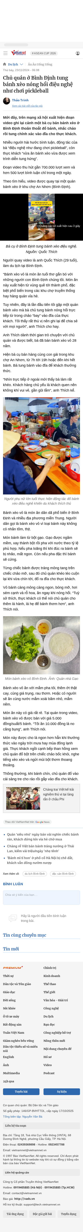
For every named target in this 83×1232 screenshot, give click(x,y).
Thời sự (8, 976)
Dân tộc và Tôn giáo (17, 984)
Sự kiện (62, 1091)
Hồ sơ (48, 1057)
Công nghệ (51, 1008)
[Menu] (5, 53)
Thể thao (50, 984)
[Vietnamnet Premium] (13, 969)
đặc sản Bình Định (63, 873)
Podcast (49, 1073)
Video (48, 1065)
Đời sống (9, 1000)
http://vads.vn (24, 1199)
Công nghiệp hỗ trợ (57, 1032)
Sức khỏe (9, 1008)
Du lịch (13, 64)
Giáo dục (9, 992)
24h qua (8, 1081)
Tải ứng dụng (15, 1214)
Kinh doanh (52, 976)
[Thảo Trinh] (6, 101)
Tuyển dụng (68, 1214)
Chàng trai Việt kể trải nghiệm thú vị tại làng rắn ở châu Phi (58, 794)
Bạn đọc (49, 1024)
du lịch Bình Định (35, 873)
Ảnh (6, 1065)
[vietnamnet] (19, 55)
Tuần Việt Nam (13, 1032)
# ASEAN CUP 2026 (44, 53)
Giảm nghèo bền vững (18, 1041)
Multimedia (11, 1073)
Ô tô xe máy (11, 1016)
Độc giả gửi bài (42, 1214)
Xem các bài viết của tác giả (27, 106)
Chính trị (50, 968)
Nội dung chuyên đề (58, 1049)
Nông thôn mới (54, 1041)
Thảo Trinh (20, 100)
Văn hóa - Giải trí (56, 1000)
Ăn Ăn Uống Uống (40, 64)
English (8, 1057)
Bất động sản (12, 1024)
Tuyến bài (21, 1091)
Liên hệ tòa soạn (15, 1125)
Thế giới (49, 992)
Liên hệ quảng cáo (17, 1172)
